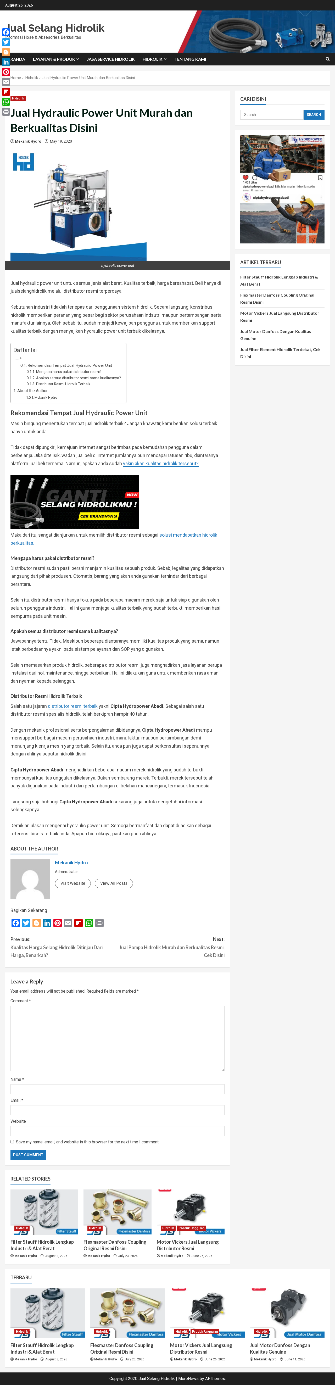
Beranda (15, 59)
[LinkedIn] (6, 62)
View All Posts (113, 883)
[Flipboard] (6, 92)
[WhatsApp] (6, 102)
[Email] (6, 82)
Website (18, 1121)
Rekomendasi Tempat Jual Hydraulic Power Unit (69, 365)
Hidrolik (153, 59)
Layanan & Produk (54, 59)
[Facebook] (6, 32)
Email (16, 1100)
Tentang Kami (190, 59)
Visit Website (72, 883)
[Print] (6, 112)
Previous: (56, 947)
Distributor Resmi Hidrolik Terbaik (63, 384)
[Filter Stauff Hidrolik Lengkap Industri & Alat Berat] (44, 1212)
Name (17, 1079)
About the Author (32, 390)
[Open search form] (328, 59)
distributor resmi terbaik (73, 706)
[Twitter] (6, 42)
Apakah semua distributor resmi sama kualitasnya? (78, 378)
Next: (172, 947)
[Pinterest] (6, 72)
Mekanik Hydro (28, 141)
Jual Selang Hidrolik (54, 28)
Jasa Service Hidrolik (111, 59)
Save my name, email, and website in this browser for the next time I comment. (87, 1141)
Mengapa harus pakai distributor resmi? (69, 372)
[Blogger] (6, 52)
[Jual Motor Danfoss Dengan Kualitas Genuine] (287, 1313)
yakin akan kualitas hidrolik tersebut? (161, 463)
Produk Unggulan (191, 1228)
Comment (20, 1000)
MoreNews (188, 1378)
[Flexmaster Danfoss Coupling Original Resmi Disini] (117, 1212)
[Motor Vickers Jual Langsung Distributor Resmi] (191, 1212)
